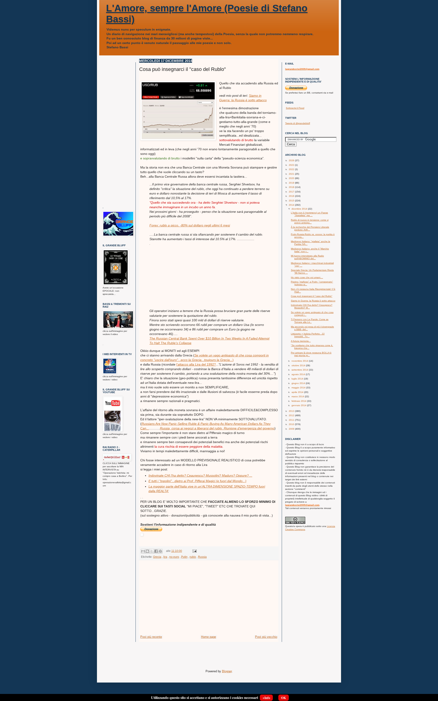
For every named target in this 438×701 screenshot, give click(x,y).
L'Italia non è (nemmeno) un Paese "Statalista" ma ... (309, 214)
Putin (184, 556)
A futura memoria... (301, 341)
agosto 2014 (299, 374)
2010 (292, 424)
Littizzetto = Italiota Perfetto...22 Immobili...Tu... (308, 335)
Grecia (157, 556)
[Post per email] (194, 550)
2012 (292, 415)
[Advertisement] (183, 274)
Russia (202, 556)
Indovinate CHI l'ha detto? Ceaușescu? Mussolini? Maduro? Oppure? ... (200, 475)
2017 (292, 191)
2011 (292, 420)
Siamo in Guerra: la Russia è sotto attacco (313, 300)
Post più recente (151, 637)
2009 (292, 429)
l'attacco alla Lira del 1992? (196, 364)
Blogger (227, 671)
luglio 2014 (298, 378)
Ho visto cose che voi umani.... (307, 277)
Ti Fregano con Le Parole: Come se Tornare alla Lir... (309, 320)
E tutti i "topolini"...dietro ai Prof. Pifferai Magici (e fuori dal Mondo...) (197, 481)
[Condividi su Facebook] (156, 551)
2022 (292, 169)
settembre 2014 (300, 370)
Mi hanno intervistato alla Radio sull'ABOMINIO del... (307, 257)
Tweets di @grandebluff (297, 123)
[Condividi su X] (151, 551)
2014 (292, 205)
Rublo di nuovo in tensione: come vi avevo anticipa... (309, 221)
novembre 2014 (300, 361)
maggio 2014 (299, 387)
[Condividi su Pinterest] (160, 551)
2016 (292, 196)
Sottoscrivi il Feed (295, 108)
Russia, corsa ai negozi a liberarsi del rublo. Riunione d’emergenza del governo (217, 428)
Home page (208, 637)
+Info (266, 697)
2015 (292, 200)
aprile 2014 (298, 392)
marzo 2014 (298, 396)
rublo (193, 556)
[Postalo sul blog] (147, 551)
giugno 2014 (299, 383)
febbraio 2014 (299, 401)
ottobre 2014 (299, 365)
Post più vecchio (266, 637)
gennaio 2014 (299, 405)
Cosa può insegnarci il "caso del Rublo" (311, 296)
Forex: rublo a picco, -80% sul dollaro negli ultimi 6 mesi (189, 225)
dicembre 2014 (300, 209)
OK (283, 697)
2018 (292, 187)
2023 (292, 165)
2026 (292, 160)
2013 (292, 411)
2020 (292, 178)
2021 (292, 174)
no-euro (174, 556)
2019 (292, 183)
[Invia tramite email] (143, 551)
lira (165, 556)
